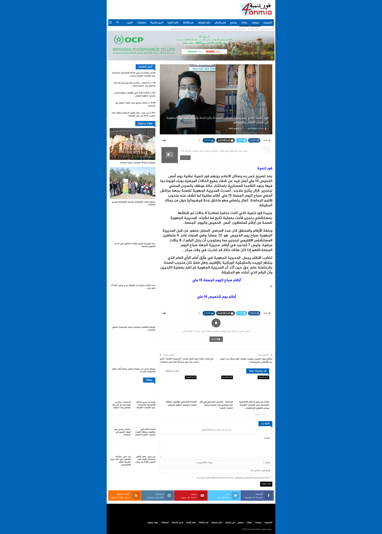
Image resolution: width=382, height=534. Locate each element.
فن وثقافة (188, 23)
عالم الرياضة (204, 23)
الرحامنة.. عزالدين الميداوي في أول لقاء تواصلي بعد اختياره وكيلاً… (134, 84)
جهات (244, 23)
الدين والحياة (156, 23)
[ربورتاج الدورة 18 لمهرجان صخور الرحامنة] (132, 144)
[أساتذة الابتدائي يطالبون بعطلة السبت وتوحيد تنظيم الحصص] (180, 387)
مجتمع (233, 23)
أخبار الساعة (263, 377)
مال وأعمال (220, 23)
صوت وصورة (153, 522)
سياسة (255, 23)
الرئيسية (267, 23)
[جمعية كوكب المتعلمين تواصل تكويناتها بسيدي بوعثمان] (132, 183)
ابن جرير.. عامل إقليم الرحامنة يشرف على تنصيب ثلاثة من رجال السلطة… (133, 114)
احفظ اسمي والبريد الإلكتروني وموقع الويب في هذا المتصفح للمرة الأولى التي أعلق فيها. (233, 477)
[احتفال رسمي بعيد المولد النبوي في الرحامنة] (120, 419)
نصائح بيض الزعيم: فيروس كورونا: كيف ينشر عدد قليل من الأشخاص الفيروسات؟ (246, 360)
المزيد (130, 23)
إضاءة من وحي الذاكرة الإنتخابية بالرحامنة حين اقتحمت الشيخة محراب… (133, 74)
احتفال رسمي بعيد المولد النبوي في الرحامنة (135, 104)
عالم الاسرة (173, 23)
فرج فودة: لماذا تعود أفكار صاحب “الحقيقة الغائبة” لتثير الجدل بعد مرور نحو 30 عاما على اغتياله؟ (186, 360)
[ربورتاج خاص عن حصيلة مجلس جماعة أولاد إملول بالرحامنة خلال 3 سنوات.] (132, 350)
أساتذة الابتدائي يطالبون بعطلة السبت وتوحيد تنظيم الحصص (134, 94)
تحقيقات (141, 23)
